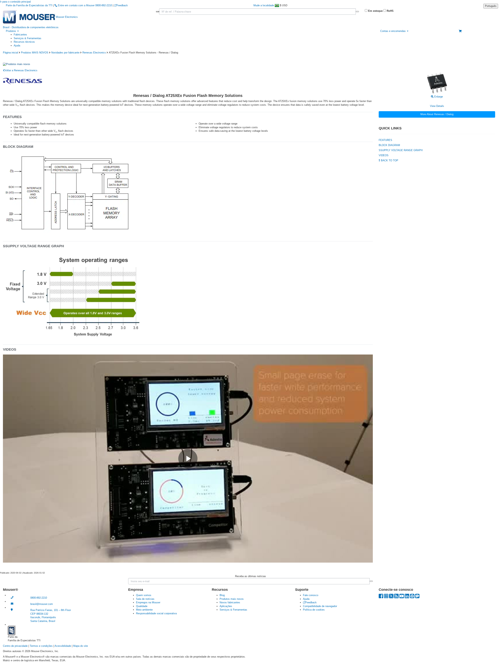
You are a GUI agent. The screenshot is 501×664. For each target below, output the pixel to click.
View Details (437, 106)
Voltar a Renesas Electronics (21, 70)
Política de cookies (314, 609)
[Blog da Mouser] (417, 596)
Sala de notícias (145, 598)
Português (490, 6)
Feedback (122, 5)
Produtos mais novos (232, 598)
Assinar (371, 581)
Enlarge (438, 96)
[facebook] (381, 596)
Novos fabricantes (230, 602)
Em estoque (375, 10)
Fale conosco (310, 595)
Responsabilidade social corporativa (156, 613)
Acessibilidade (63, 645)
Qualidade (141, 606)
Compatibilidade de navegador (320, 606)
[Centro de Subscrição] (412, 596)
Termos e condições (41, 645)
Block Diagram (389, 145)
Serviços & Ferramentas (27, 38)
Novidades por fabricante (65, 52)
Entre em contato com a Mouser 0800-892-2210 (85, 5)
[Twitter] (391, 596)
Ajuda (17, 45)
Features (385, 140)
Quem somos (143, 595)
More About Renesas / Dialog (436, 114)
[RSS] (396, 596)
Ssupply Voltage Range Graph (401, 150)
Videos (383, 155)
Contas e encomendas (393, 31)
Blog (222, 595)
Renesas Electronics (94, 52)
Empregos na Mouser (148, 602)
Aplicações (226, 606)
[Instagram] (386, 596)
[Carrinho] (460, 31)
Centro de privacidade (15, 645)
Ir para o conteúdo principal (15, 1)
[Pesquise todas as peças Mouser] (357, 11)
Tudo (157, 11)
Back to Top (389, 160)
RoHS (390, 10)
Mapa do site (80, 645)
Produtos (11, 31)
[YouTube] (401, 596)
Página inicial (10, 52)
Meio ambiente (144, 609)
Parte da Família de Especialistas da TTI (29, 5)
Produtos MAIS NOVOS (34, 52)
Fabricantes (20, 34)
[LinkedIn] (407, 596)
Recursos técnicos (24, 41)
